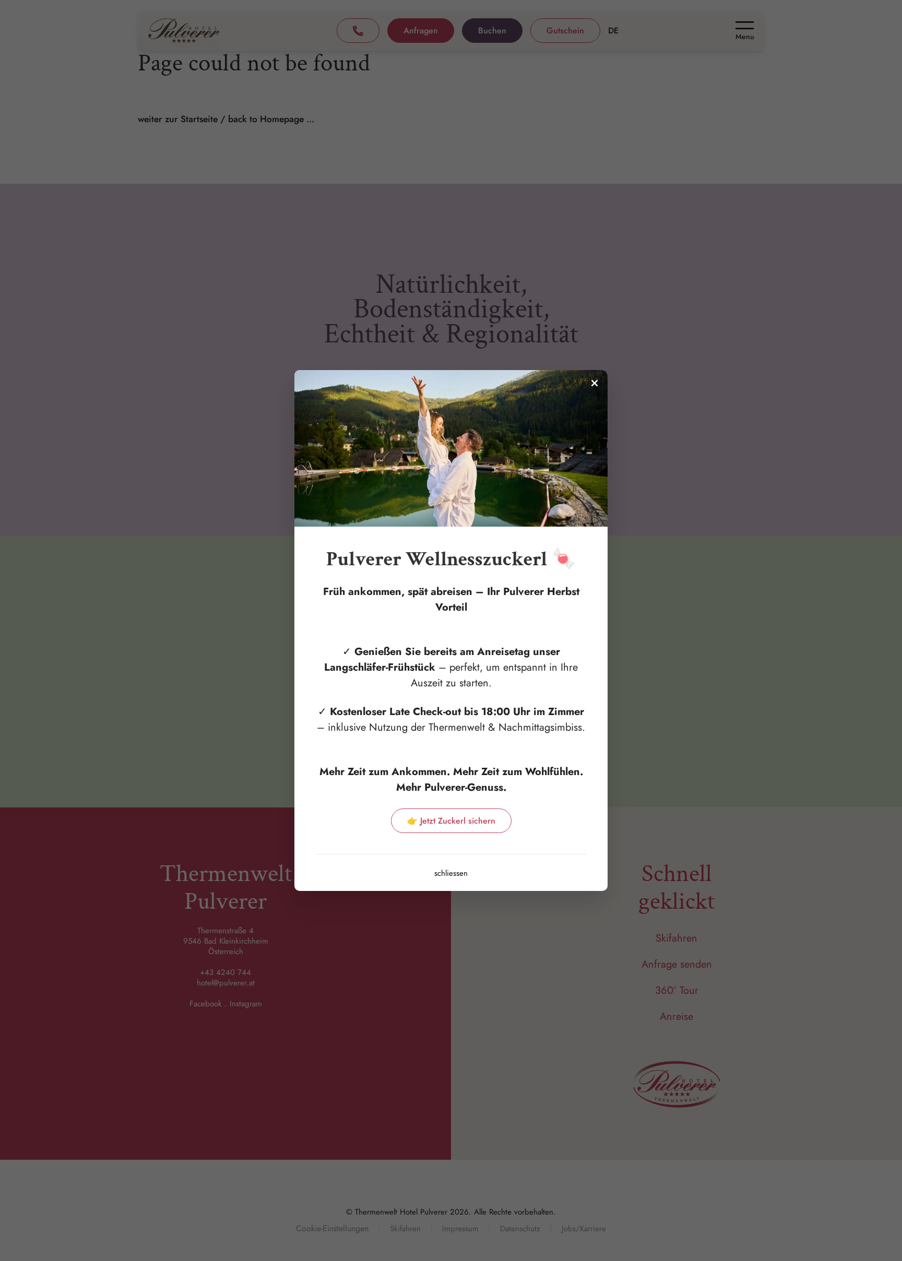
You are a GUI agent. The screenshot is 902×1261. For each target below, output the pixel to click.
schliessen (451, 873)
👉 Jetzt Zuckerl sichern (451, 821)
